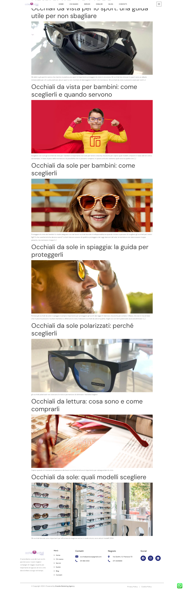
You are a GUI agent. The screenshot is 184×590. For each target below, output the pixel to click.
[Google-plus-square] (158, 558)
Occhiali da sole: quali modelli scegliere (88, 477)
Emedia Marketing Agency (65, 586)
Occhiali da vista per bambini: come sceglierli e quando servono (84, 91)
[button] (159, 4)
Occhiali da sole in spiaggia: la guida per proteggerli (89, 251)
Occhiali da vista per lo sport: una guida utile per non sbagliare (89, 12)
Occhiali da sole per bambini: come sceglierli (83, 169)
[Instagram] (150, 558)
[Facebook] (143, 558)
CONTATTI (123, 4)
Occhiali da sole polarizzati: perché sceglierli (82, 329)
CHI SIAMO (74, 4)
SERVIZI (87, 4)
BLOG (111, 4)
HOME (61, 4)
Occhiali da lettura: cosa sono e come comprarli (87, 405)
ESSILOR (99, 4)
